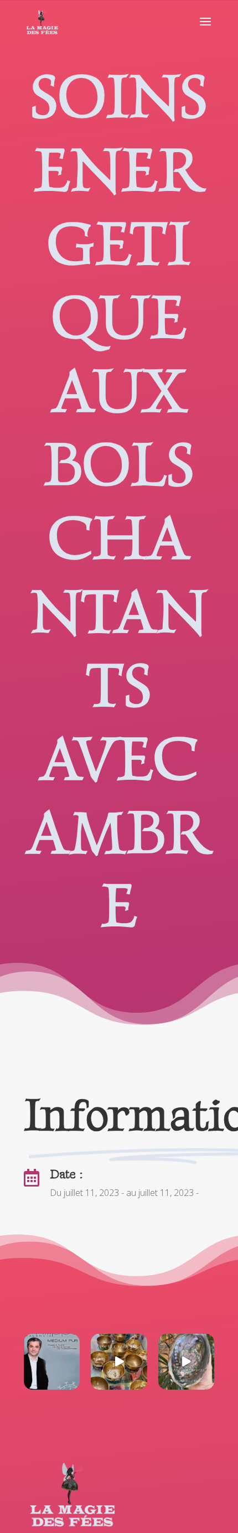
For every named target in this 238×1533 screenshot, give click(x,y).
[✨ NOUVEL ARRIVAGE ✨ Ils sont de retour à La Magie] (119, 1362)
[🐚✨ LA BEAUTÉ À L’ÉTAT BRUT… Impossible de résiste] (186, 1362)
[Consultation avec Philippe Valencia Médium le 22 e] (52, 1362)
